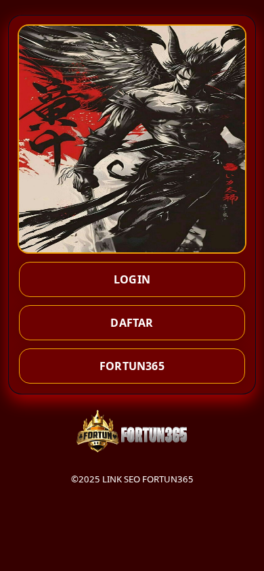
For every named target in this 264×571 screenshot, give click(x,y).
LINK (112, 479)
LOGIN (132, 279)
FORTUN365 (132, 366)
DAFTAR (131, 322)
